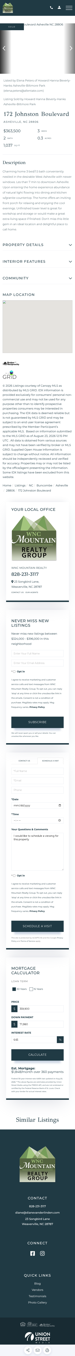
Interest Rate (21, 1032)
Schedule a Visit (50, 761)
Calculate (37, 1054)
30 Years (22, 989)
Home (7, 485)
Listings (20, 485)
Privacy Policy (37, 707)
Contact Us (17, 592)
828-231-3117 (52, 8)
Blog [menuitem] (37, 1283)
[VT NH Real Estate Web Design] (37, 1337)
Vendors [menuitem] (37, 1290)
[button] (5, 48)
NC (31, 485)
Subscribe (37, 722)
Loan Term (19, 981)
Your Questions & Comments (29, 829)
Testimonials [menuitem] (37, 1296)
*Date (14, 799)
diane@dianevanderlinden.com (37, 1212)
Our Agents (31, 592)
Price (15, 1001)
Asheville (62, 485)
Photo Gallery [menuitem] (37, 1302)
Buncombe (44, 485)
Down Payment (22, 1017)
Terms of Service (28, 941)
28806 (10, 490)
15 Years (38, 989)
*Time (15, 814)
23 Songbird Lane (37, 1221)
